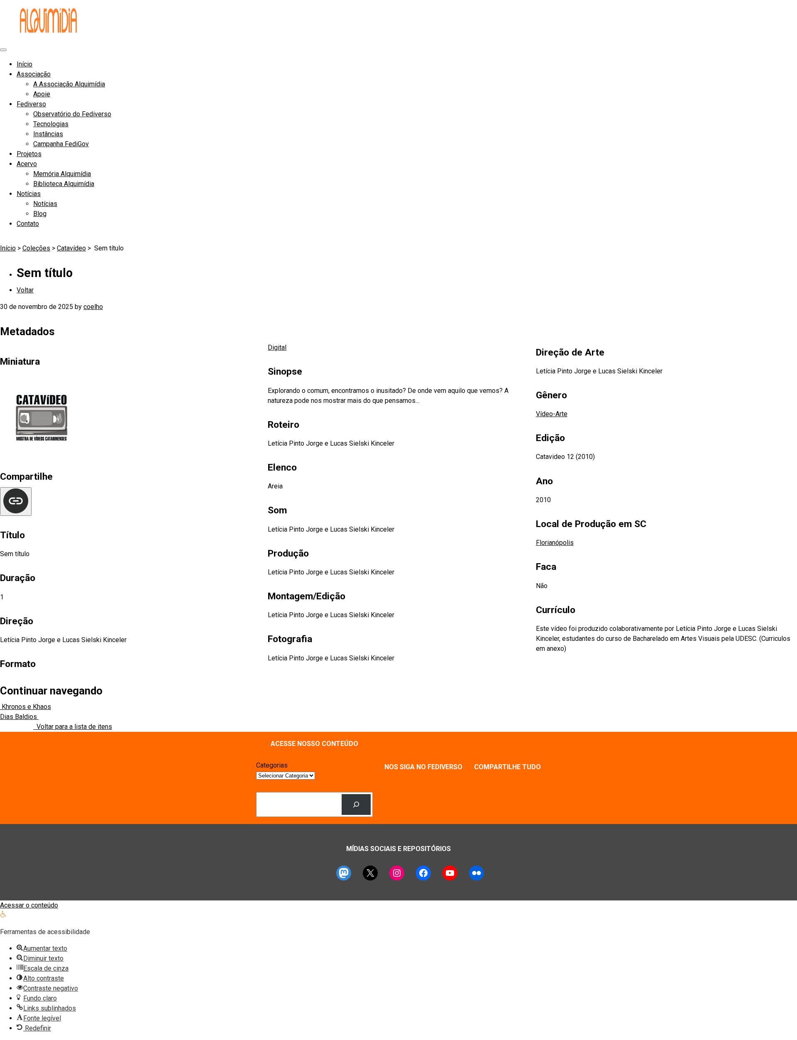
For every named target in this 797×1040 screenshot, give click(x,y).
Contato (28, 224)
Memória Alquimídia (62, 174)
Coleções (36, 248)
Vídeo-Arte (551, 414)
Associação (34, 74)
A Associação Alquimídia (69, 84)
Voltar (25, 290)
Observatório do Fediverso (72, 114)
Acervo (27, 164)
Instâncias (48, 134)
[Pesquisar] (356, 804)
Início (24, 64)
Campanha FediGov (61, 144)
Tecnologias (50, 124)
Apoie (41, 94)
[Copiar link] (16, 501)
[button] (3, 915)
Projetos (29, 154)
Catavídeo (71, 248)
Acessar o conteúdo (29, 905)
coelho (93, 307)
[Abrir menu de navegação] (3, 50)
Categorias (272, 765)
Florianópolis (555, 543)
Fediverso (31, 104)
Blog (39, 214)
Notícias (29, 194)
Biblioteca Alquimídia (63, 184)
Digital (277, 347)
